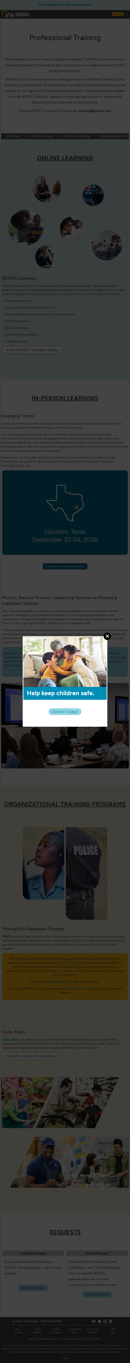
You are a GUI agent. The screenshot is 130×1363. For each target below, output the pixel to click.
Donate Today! (65, 711)
